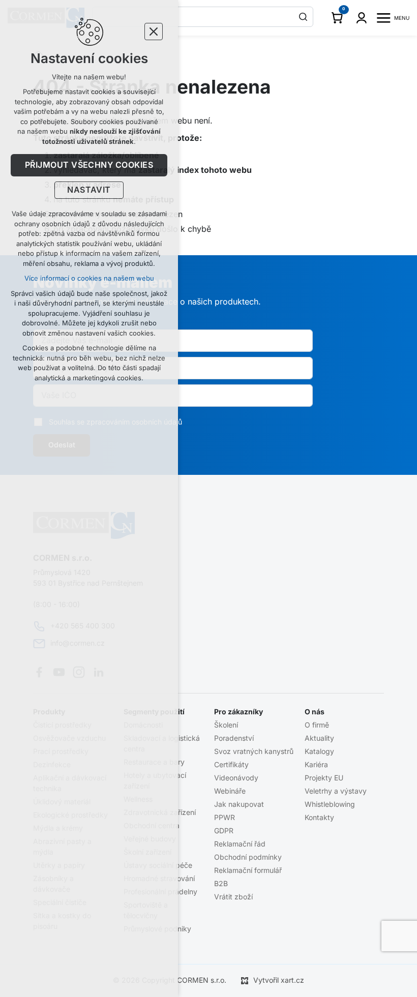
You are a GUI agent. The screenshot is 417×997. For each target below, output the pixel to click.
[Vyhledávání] (203, 17)
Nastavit (89, 190)
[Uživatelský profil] (361, 18)
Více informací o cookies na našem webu (89, 278)
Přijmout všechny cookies (89, 165)
